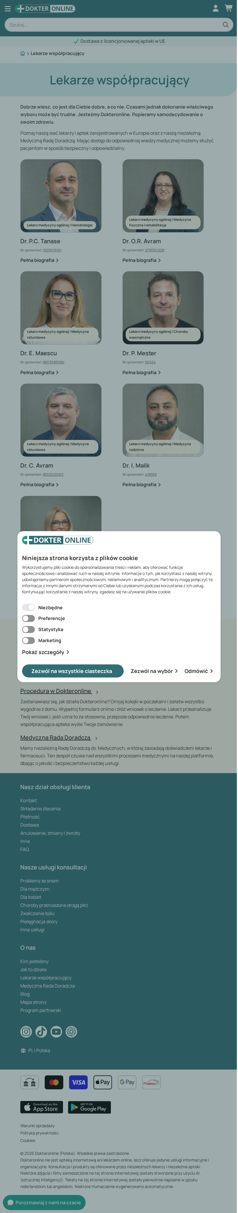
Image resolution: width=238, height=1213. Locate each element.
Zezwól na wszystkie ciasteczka (71, 670)
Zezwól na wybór (152, 670)
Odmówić (196, 670)
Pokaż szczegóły (43, 652)
